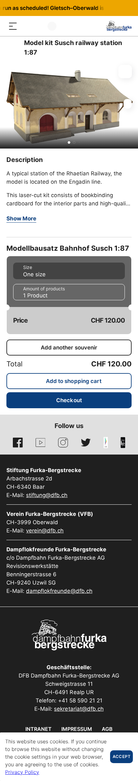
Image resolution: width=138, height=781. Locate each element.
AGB (107, 729)
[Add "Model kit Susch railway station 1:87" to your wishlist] (125, 71)
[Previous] (12, 47)
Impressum (76, 729)
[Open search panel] (25, 26)
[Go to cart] (38, 26)
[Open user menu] (52, 26)
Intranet (38, 729)
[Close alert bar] (112, 8)
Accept (121, 756)
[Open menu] (12, 26)
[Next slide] (131, 104)
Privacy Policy (22, 772)
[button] (69, 142)
